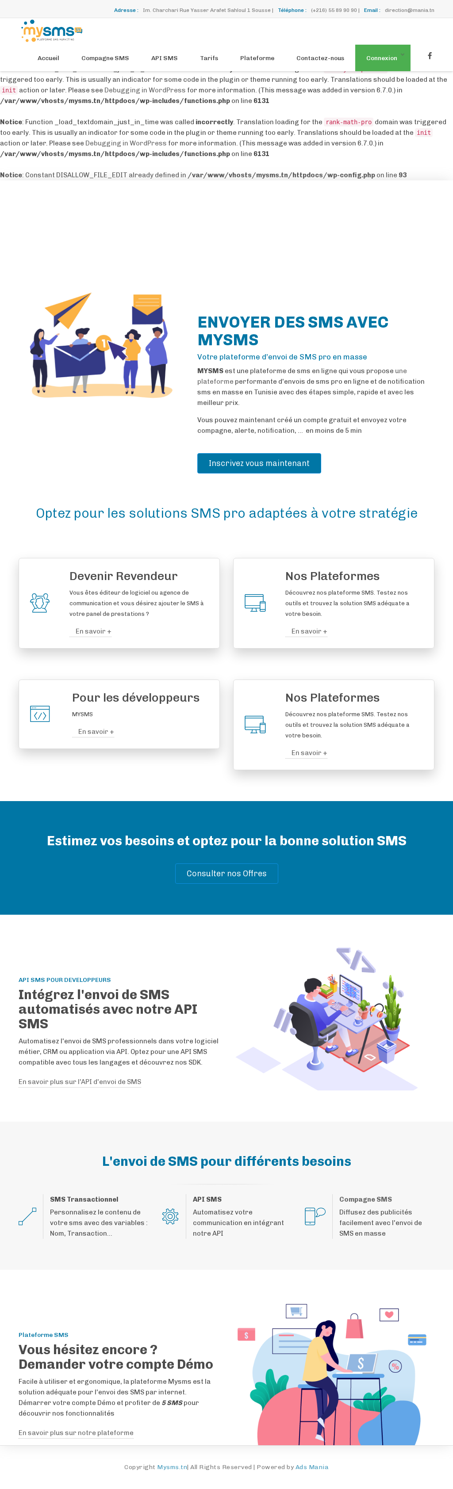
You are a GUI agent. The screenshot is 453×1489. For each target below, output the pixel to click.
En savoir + (92, 631)
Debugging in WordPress (145, 90)
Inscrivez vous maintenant (259, 463)
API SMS (164, 58)
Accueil (48, 58)
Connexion (381, 58)
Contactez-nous (320, 58)
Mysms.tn (172, 1467)
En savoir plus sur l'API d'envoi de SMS (80, 1082)
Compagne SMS (105, 58)
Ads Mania (312, 1467)
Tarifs (209, 58)
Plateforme (257, 58)
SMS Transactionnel (84, 1199)
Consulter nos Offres (227, 873)
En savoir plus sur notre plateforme (76, 1433)
